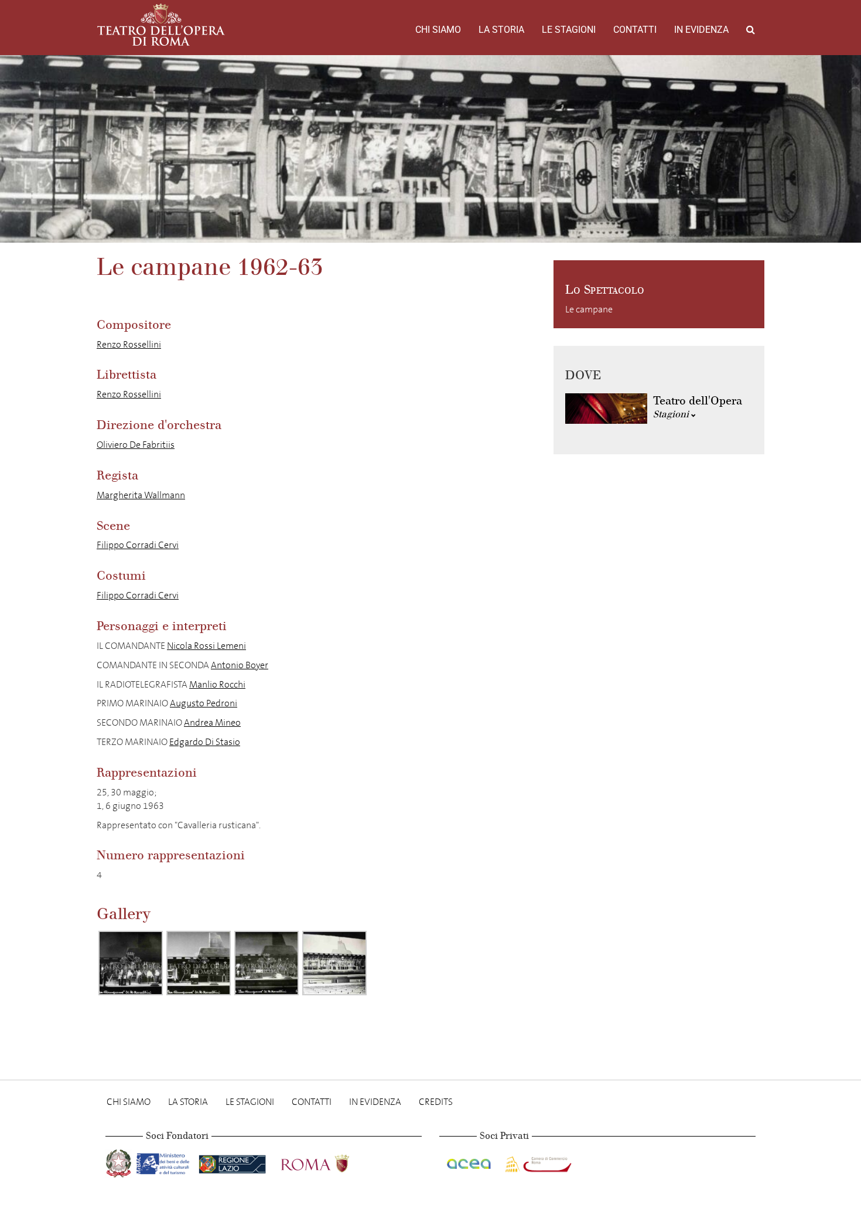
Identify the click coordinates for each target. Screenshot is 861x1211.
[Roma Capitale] (330, 1161)
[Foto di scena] (130, 963)
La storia (501, 29)
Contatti (635, 29)
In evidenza (701, 29)
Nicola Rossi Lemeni (206, 645)
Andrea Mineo (212, 722)
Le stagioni (569, 29)
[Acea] (469, 1161)
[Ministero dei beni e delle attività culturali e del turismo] (165, 1161)
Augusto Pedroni (203, 703)
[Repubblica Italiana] (119, 1161)
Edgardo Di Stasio (204, 742)
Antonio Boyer (239, 665)
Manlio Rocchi (217, 684)
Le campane (589, 309)
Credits (436, 1102)
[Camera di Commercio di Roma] (537, 1161)
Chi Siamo (438, 29)
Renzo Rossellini (129, 344)
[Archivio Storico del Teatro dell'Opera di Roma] (161, 25)
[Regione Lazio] (233, 1161)
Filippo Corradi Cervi (138, 545)
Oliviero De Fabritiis (136, 444)
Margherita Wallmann (141, 495)
